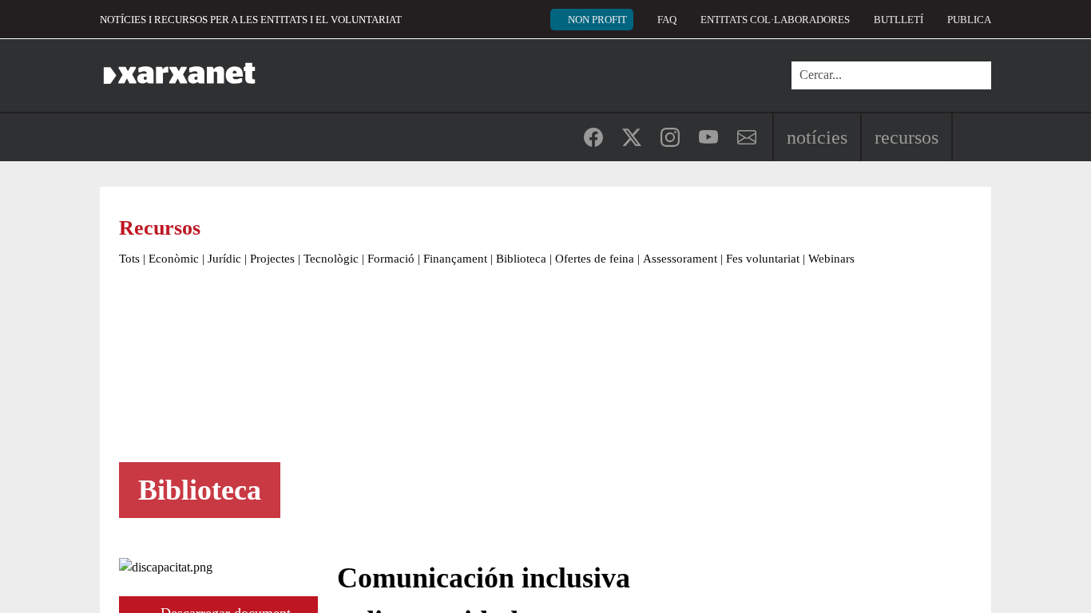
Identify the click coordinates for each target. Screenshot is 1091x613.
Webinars (831, 258)
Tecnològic (331, 258)
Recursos (906, 137)
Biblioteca (521, 258)
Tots (129, 258)
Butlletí (898, 20)
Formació (391, 258)
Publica (969, 20)
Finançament (455, 258)
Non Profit (597, 20)
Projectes (272, 258)
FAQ (666, 20)
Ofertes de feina (594, 258)
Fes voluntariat (762, 258)
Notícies (817, 137)
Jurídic (224, 258)
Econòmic (174, 258)
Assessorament (680, 258)
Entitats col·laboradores (775, 20)
